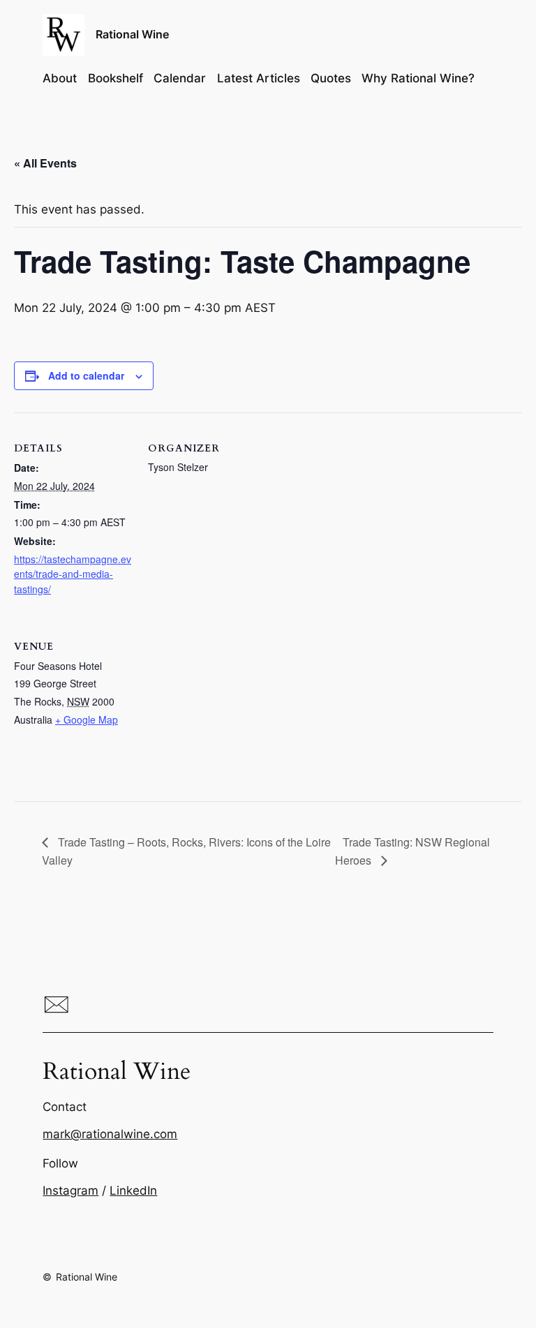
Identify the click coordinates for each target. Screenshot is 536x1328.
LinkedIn (133, 1191)
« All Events (45, 163)
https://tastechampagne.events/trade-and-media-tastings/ (72, 574)
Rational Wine (132, 34)
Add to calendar (86, 375)
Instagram (70, 1191)
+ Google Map (86, 719)
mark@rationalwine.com (110, 1134)
